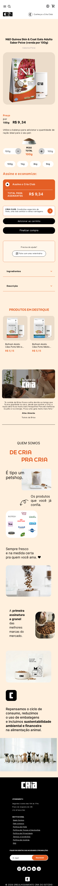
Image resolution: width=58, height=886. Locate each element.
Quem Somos (18, 820)
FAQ (14, 843)
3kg (35, 164)
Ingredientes (14, 271)
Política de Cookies (21, 840)
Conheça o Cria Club (43, 14)
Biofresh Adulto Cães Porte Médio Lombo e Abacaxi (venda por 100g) (40, 348)
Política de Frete (20, 827)
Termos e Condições (21, 837)
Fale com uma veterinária (30, 253)
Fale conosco (18, 823)
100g (10, 164)
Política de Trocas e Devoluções (26, 830)
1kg (23, 164)
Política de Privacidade (23, 833)
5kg (48, 164)
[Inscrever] (40, 857)
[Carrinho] (53, 6)
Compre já (29, 230)
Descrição (12, 286)
